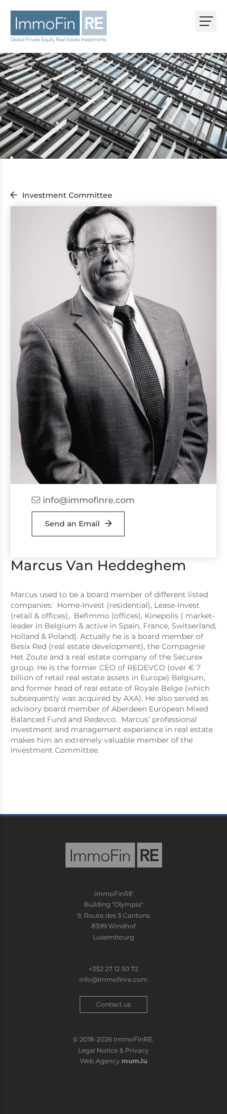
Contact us (113, 1004)
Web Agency (100, 1061)
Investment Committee (67, 195)
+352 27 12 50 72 (113, 969)
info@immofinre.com (113, 979)
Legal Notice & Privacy (113, 1050)
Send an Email (72, 523)
